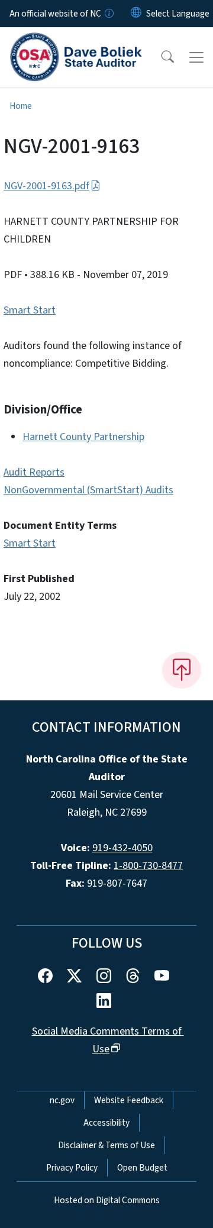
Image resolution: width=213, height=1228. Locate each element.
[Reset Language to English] (136, 13)
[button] (160, 57)
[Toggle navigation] (196, 57)
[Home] (76, 41)
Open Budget (142, 1167)
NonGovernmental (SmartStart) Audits (88, 490)
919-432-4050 (122, 848)
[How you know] (108, 13)
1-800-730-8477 (148, 865)
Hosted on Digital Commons (107, 1200)
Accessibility (106, 1122)
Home (20, 105)
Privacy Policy (72, 1167)
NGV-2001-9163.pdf (46, 186)
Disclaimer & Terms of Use (106, 1145)
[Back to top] (181, 670)
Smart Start (30, 310)
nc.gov (62, 1100)
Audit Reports (34, 472)
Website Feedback (128, 1100)
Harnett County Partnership (83, 436)
